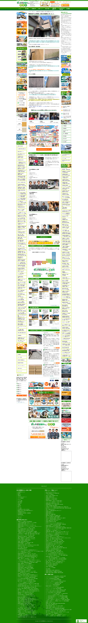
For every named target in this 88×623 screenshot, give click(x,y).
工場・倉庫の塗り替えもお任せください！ (66, 155)
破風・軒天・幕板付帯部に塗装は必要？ (21, 235)
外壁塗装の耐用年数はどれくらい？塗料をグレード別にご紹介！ (27, 553)
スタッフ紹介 (20, 357)
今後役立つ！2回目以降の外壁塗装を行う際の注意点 (53, 519)
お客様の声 (34, 8)
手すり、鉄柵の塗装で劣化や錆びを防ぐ (21, 291)
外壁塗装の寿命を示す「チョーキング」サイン (21, 207)
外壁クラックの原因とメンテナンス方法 (21, 210)
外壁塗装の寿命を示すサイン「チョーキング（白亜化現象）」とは (27, 557)
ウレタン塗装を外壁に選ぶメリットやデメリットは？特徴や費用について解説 (57, 598)
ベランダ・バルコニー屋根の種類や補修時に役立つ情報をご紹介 (27, 587)
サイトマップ (20, 371)
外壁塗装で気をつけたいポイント (21, 229)
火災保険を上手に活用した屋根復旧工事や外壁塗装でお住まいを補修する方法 (57, 506)
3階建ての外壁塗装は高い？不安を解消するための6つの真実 (26, 537)
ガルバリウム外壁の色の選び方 (65, 216)
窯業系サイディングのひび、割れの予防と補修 (66, 258)
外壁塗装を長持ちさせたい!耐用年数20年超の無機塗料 (66, 233)
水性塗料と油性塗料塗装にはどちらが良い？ (66, 266)
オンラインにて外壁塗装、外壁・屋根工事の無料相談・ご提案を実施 (56, 524)
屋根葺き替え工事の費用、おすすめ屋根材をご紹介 (53, 515)
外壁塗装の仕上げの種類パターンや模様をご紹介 (66, 344)
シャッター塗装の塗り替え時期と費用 (21, 299)
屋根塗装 (34, 106)
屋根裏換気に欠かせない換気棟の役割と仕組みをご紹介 (26, 592)
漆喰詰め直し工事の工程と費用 (65, 275)
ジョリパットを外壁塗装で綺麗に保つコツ (66, 278)
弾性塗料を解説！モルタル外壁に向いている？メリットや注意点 (27, 614)
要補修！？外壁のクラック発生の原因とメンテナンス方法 (26, 558)
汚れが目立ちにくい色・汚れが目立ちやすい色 (67, 110)
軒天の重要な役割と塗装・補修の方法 (21, 241)
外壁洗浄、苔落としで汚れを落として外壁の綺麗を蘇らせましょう (55, 561)
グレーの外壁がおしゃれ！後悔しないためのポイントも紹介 (26, 607)
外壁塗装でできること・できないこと (21, 224)
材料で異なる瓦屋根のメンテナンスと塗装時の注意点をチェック (55, 536)
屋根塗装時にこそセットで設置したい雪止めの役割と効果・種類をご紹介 (56, 547)
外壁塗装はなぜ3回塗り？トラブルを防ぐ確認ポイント (25, 566)
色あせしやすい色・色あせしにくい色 (66, 114)
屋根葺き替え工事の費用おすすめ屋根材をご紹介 (21, 177)
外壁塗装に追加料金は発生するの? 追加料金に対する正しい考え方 (55, 526)
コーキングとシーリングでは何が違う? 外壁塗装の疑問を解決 (26, 577)
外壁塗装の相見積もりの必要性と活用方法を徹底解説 (25, 567)
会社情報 (19, 504)
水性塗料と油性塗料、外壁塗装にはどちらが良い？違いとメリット (55, 607)
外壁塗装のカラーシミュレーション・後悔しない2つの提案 (26, 527)
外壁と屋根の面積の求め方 (22, 332)
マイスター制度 (20, 500)
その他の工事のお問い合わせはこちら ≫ (44, 149)
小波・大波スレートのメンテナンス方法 (21, 341)
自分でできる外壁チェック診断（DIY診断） (24, 543)
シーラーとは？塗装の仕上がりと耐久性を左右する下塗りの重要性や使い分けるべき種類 (58, 609)
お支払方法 (19, 505)
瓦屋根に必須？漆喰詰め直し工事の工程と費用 (52, 535)
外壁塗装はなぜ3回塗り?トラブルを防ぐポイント (21, 232)
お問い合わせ (20, 368)
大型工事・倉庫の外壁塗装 (49, 566)
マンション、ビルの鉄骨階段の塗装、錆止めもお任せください (55, 552)
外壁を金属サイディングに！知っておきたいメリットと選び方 (55, 529)
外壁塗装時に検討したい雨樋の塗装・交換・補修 (21, 252)
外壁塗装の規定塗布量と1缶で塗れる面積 (66, 283)
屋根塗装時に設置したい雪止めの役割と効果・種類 (22, 255)
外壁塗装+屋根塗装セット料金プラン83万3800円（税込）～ (54, 500)
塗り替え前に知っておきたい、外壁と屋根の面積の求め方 (26, 579)
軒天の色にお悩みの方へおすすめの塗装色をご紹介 (22, 243)
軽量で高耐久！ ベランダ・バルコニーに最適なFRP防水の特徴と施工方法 (28, 589)
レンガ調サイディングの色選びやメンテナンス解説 (22, 213)
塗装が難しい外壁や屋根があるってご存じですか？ (66, 255)
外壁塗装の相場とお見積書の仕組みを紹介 (66, 183)
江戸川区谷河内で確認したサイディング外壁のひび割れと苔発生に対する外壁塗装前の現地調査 (66, 47)
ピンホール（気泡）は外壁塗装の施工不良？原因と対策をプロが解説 (28, 562)
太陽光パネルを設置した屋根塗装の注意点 (66, 291)
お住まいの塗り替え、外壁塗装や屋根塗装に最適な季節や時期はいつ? (28, 556)
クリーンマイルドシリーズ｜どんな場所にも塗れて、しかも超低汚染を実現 (57, 593)
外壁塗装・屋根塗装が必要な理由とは (23, 541)
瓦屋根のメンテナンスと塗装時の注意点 (21, 280)
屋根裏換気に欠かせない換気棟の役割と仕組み (21, 319)
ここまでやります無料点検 (61, 9)
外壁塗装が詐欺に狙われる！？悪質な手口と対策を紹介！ (26, 568)
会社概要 (68, 8)
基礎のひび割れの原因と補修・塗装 (65, 311)
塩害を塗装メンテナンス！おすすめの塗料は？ (22, 321)
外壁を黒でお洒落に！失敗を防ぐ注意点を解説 (66, 328)
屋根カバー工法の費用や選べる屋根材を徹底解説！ (53, 516)
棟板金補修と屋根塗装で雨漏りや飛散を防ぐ (21, 305)
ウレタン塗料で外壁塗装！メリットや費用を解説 (22, 196)
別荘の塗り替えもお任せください (66, 161)
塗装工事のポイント (21, 151)
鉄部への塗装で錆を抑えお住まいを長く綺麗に (21, 285)
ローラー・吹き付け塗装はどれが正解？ (65, 280)
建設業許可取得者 (20, 362)
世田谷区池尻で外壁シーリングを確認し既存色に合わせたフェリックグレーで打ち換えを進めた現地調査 (66, 23)
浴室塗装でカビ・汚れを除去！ (21, 296)
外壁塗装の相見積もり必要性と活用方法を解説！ (66, 180)
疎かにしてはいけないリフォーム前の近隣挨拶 (66, 197)
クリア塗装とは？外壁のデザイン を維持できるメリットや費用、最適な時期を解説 (58, 599)
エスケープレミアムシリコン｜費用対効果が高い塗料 (53, 583)
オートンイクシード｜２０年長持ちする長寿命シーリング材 (54, 594)
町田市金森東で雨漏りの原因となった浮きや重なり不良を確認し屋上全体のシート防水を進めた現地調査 (66, 35)
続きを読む (52, 345)
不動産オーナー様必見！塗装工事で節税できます (66, 239)
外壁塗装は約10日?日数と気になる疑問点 (65, 194)
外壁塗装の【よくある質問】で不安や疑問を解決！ (25, 521)
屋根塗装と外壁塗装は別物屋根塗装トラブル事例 (22, 227)
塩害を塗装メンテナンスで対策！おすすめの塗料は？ (25, 593)
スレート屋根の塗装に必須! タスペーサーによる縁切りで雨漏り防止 (27, 572)
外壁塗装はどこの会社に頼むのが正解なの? (24, 573)
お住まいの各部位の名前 (21, 182)
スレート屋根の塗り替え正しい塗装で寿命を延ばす (22, 263)
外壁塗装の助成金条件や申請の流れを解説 (66, 174)
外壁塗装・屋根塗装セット (22, 57)
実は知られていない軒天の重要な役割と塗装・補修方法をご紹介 (55, 541)
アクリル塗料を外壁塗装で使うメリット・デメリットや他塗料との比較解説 (57, 597)
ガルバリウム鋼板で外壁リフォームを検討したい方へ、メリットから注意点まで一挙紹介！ (31, 551)
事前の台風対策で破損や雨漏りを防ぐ (65, 305)
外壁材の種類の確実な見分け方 (64, 208)
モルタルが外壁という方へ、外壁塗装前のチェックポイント (54, 613)
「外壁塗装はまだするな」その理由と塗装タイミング (22, 163)
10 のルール (19, 499)
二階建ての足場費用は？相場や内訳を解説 (66, 247)
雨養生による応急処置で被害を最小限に (66, 308)
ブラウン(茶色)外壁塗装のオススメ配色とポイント (66, 336)
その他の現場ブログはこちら (54, 378)
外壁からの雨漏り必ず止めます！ (50, 509)
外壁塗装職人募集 (20, 514)
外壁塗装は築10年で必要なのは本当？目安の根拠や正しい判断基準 (27, 531)
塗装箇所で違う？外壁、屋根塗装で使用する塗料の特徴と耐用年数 (55, 603)
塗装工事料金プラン (54, 9)
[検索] (70, 54)
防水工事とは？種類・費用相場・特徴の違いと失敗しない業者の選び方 (28, 588)
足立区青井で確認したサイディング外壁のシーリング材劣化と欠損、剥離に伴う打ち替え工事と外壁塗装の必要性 (66, 27)
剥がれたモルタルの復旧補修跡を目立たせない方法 (22, 216)
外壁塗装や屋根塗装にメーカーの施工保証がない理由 (66, 236)
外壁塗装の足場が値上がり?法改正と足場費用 (66, 244)
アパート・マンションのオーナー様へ (66, 158)
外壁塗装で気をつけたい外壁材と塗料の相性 (21, 338)
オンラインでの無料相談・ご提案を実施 (66, 169)
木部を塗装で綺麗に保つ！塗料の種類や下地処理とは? (66, 294)
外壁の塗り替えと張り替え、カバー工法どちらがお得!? (26, 546)
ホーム (20, 8)
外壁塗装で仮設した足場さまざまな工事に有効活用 (66, 241)
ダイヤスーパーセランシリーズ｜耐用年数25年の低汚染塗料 (54, 582)
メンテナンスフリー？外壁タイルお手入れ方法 (66, 269)
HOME (30, 11)
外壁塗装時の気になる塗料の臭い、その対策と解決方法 (26, 536)
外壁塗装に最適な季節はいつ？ (21, 190)
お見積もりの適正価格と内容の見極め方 (66, 188)
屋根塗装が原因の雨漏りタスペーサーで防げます (21, 266)
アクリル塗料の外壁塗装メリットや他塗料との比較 (22, 193)
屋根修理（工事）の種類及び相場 (21, 174)
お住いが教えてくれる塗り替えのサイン (21, 154)
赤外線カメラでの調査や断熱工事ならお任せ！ (21, 168)
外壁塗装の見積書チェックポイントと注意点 (66, 186)
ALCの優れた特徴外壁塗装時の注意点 (21, 330)
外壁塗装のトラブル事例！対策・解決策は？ (66, 314)
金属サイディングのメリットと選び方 (21, 271)
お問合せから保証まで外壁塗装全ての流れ (52, 495)
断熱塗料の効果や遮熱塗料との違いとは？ (66, 300)
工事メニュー (40, 8)
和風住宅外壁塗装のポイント (65, 272)
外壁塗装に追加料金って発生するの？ (65, 177)
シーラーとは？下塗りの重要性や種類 (65, 230)
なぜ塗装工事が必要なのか (22, 148)
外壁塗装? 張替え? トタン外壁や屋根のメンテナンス (53, 530)
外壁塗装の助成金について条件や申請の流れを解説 (53, 525)
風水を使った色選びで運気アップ (66, 107)
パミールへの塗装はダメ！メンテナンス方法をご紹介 (66, 297)
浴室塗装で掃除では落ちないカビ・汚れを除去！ (53, 556)
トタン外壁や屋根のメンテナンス (21, 274)
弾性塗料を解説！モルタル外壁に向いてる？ (66, 342)
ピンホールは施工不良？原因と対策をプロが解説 (21, 218)
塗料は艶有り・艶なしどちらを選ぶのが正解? (65, 264)
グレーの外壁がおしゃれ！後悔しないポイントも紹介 (66, 325)
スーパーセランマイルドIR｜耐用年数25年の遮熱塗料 (53, 579)
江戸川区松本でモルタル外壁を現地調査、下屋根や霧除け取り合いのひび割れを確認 (66, 51)
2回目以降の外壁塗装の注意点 (65, 219)
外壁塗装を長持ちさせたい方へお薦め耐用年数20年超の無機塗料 (55, 608)
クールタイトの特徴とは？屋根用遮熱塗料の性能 (66, 350)
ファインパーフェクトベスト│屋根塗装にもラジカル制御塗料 (55, 577)
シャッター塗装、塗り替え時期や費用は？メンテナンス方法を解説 (55, 557)
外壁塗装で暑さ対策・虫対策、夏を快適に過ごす (53, 570)
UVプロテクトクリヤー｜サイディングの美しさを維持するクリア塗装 (56, 589)
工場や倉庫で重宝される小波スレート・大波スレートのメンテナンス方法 (28, 584)
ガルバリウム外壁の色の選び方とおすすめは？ (24, 552)
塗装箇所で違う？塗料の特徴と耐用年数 (65, 222)
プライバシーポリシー (21, 365)
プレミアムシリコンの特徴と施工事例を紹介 (65, 347)
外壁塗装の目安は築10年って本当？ (20, 157)
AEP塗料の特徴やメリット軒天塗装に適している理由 (66, 356)
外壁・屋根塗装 (39, 106)
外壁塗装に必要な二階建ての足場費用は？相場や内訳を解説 (54, 572)
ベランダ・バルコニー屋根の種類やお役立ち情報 (22, 307)
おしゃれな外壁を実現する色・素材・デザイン (66, 319)
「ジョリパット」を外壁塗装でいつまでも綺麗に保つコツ (26, 582)
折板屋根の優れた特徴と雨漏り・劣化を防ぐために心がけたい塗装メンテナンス (57, 531)
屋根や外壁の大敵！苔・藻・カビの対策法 (65, 289)
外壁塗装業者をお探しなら (21, 511)
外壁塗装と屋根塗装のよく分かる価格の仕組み (52, 493)
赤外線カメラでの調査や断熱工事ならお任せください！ (54, 510)
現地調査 (38, 44)
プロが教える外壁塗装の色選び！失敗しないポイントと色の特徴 (27, 522)
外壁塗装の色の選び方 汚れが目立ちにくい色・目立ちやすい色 (27, 525)
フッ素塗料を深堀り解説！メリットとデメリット (66, 339)
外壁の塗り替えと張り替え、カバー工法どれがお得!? (66, 205)
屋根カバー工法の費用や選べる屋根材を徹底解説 (21, 179)
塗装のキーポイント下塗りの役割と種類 (65, 225)
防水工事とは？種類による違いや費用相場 (22, 310)
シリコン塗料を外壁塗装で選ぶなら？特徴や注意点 (22, 199)
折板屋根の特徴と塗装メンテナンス (20, 277)
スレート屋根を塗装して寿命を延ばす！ (51, 565)
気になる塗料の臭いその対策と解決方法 (65, 200)
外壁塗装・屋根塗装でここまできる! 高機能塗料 (25, 563)
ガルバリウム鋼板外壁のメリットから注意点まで (66, 213)
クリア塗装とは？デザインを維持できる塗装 (22, 202)
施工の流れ (47, 8)
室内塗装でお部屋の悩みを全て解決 (51, 521)
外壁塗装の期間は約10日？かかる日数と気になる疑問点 (26, 530)
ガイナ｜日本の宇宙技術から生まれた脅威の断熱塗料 (53, 592)
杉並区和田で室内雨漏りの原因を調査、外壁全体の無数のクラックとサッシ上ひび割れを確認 (66, 31)
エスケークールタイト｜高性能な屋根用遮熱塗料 (53, 584)
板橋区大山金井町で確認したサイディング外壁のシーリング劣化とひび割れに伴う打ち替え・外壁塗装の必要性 (51, 366)
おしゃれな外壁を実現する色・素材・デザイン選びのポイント (27, 604)
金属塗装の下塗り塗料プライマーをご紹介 (65, 227)
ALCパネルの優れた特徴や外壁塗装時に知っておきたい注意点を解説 (28, 578)
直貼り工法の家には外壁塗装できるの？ (65, 261)
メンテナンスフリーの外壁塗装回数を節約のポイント (66, 211)
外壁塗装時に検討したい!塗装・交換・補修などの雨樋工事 (54, 546)
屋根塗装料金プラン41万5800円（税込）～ (52, 499)
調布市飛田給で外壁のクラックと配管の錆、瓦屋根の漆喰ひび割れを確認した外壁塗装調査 (51, 336)
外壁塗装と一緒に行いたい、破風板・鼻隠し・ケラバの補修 (54, 540)
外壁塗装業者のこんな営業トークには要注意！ (66, 250)
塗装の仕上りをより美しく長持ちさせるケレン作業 (22, 221)
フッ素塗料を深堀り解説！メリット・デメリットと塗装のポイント (27, 613)
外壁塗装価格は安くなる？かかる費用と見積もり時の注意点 (54, 504)
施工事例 (26, 8)
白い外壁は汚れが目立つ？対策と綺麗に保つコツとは (66, 331)
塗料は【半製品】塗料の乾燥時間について (21, 324)
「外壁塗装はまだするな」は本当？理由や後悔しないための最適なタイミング (29, 532)
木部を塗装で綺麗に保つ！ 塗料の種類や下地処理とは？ (26, 594)
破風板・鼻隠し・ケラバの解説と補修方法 (22, 238)
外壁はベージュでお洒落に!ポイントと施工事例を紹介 (66, 333)
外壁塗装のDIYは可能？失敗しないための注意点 (66, 252)
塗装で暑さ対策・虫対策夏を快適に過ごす (21, 204)
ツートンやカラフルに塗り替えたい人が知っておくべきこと (67, 117)
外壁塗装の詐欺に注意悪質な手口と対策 (65, 191)
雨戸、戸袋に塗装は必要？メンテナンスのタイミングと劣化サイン (55, 560)
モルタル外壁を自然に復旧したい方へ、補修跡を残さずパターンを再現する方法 (29, 561)
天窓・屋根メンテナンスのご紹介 (21, 246)
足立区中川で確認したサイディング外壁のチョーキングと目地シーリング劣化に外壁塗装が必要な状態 (66, 44)
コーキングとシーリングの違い (22, 327)
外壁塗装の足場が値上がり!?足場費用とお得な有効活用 (54, 571)
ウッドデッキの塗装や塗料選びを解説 (21, 294)
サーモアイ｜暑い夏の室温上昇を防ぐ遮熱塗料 (52, 578)
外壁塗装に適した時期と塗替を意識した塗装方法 (21, 188)
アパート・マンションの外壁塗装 (50, 567)
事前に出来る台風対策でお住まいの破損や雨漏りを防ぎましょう (27, 598)
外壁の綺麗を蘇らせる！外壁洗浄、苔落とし (66, 286)
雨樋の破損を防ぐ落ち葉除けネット (20, 257)
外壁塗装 (30, 106)
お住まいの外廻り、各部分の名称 (22, 547)
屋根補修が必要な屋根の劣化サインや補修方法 (21, 260)
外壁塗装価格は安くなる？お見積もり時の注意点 (22, 171)
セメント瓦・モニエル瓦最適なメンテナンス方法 (21, 282)
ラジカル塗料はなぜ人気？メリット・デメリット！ (66, 353)
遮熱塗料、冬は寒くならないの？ (50, 602)
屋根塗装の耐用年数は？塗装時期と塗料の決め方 (66, 317)
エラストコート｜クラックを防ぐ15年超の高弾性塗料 (53, 588)
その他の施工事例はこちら (54, 305)
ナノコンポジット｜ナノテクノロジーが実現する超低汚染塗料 (55, 587)
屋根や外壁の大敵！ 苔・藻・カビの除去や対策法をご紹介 (54, 562)
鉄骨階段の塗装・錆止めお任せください (21, 288)
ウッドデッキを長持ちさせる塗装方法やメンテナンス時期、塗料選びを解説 (57, 555)
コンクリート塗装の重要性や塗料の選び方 (21, 302)
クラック (35, 88)
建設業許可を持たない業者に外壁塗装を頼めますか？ (25, 510)
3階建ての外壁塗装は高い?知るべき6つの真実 (66, 202)
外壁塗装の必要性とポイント (50, 511)
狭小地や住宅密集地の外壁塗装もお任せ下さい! (22, 268)
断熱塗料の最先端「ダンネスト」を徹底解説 (66, 303)
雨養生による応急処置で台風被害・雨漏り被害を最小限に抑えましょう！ (28, 599)
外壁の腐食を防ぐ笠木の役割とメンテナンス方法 (22, 249)
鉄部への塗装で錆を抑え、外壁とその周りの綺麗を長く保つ (54, 551)
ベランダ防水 (44, 106)
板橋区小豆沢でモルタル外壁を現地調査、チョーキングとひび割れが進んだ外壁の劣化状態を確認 (51, 351)
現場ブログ (33, 11)
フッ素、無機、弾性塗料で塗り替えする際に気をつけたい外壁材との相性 (28, 583)
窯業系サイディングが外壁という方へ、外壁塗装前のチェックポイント (56, 614)
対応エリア (19, 506)
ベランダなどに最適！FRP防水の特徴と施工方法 (22, 313)
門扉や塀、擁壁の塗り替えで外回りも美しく (52, 520)
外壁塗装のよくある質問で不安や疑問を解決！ (66, 172)
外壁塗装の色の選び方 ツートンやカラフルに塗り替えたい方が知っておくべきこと (30, 526)
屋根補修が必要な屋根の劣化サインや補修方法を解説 (53, 550)
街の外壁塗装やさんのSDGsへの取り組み (23, 509)
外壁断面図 (19, 335)
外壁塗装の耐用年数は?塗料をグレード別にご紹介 (22, 185)
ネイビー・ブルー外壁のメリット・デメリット (66, 322)
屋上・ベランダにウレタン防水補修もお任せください (22, 316)
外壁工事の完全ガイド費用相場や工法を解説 (21, 165)
